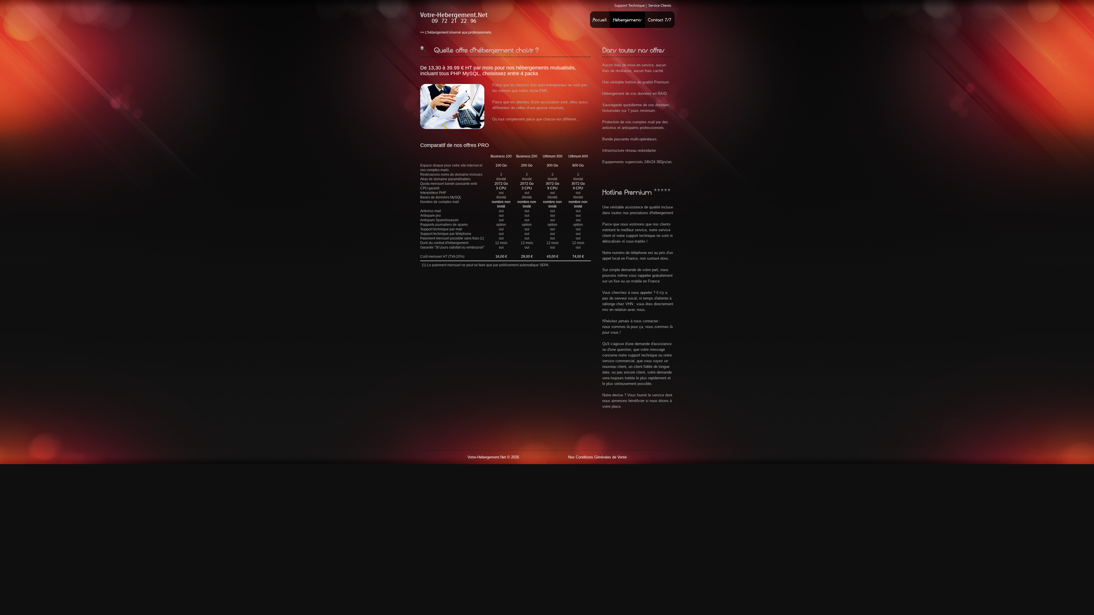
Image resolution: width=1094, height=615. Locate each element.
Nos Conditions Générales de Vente (597, 457)
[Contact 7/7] (659, 19)
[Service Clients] (659, 5)
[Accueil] (599, 19)
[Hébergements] (627, 19)
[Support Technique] (630, 5)
